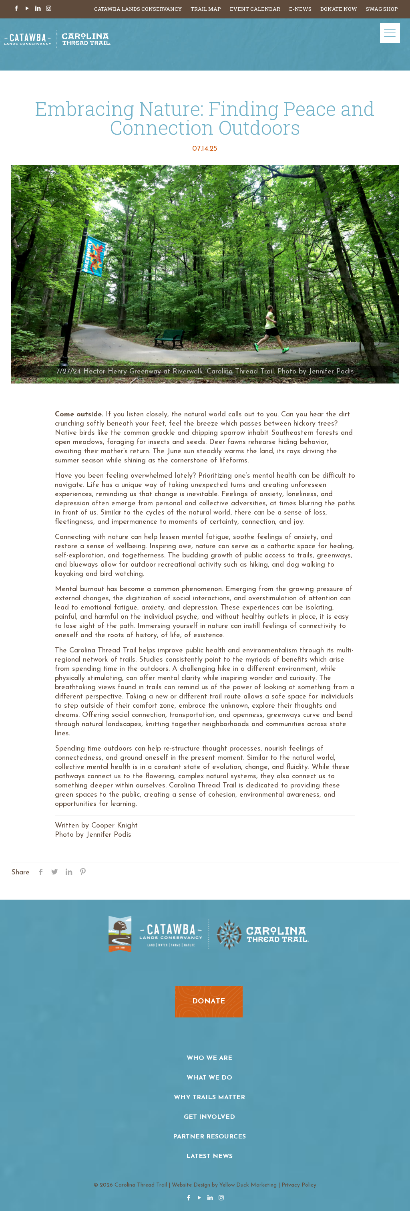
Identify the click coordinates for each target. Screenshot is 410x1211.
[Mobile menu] (390, 33)
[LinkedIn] (38, 9)
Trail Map (206, 8)
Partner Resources (209, 1137)
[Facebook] (16, 9)
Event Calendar (255, 8)
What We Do (209, 1078)
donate (208, 1001)
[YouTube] (27, 9)
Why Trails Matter (209, 1097)
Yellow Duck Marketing (248, 1185)
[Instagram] (48, 9)
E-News (300, 8)
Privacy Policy (298, 1185)
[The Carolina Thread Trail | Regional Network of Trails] (57, 44)
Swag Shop (382, 8)
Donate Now (338, 8)
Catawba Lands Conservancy (138, 8)
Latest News (209, 1156)
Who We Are (209, 1058)
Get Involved (209, 1117)
